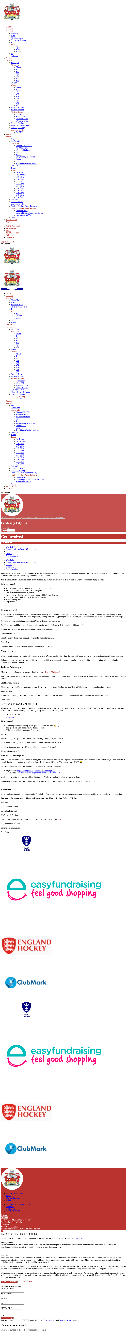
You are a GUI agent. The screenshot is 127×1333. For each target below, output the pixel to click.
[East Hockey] (26, 851)
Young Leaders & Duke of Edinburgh (21, 549)
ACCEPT (9, 1282)
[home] (12, 289)
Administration (12, 556)
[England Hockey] (26, 963)
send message (7, 1318)
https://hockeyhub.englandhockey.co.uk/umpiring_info (38, 773)
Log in (4, 241)
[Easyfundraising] (53, 926)
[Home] (12, 22)
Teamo (15, 1226)
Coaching (10, 554)
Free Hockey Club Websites (12, 1222)
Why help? (10, 547)
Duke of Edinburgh (52, 672)
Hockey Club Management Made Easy (16, 1220)
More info (80, 1238)
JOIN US (10, 241)
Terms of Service (65, 1320)
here (59, 819)
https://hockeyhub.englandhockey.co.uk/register (36, 770)
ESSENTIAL (25, 1282)
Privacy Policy (49, 1320)
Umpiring (10, 551)
